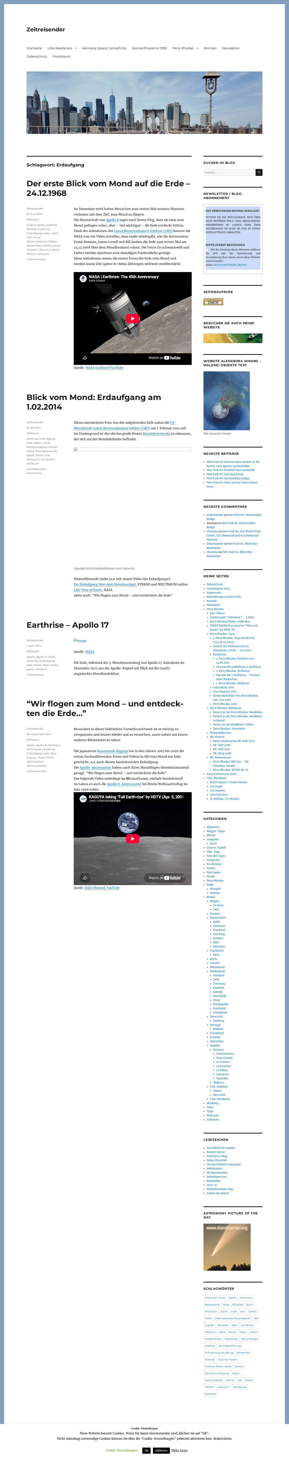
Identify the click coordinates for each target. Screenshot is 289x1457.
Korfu (213, 959)
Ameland (218, 975)
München (219, 946)
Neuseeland (217, 967)
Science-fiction (227, 1359)
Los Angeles (217, 790)
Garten (211, 868)
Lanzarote (222, 1074)
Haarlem (218, 987)
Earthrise (44, 229)
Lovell (54, 233)
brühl (250, 1304)
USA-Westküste (60, 48)
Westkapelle (220, 1004)
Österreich (216, 1016)
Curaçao (215, 913)
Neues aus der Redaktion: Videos (233, 724)
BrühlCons (219, 654)
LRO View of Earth (88, 590)
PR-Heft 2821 (221, 749)
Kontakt (210, 48)
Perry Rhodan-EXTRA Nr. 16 (230, 770)
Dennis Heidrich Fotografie (224, 1164)
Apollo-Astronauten (95, 767)
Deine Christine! (217, 1160)
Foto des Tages (216, 856)
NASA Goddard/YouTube (105, 368)
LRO (29, 237)
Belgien (214, 901)
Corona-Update (216, 847)
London (215, 963)
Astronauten (34, 749)
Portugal (215, 1025)
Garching (219, 934)
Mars (222, 1332)
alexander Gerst (215, 1297)
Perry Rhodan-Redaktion (225, 708)
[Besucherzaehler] (232, 301)
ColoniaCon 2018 (223, 687)
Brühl (216, 922)
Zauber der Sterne (218, 1193)
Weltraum (33, 219)
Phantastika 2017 (220, 732)
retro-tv (212, 1185)
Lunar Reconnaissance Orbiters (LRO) (143, 231)
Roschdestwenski (156, 434)
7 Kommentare (36, 259)
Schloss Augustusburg (219, 1352)
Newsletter (231, 48)
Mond (30, 245)
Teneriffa (222, 1078)
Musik (210, 876)
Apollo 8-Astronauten (124, 784)
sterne (230, 1380)
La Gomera (223, 1062)
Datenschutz (37, 56)
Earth (51, 656)
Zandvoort (219, 1008)
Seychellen (217, 1041)
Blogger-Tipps (216, 831)
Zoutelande (220, 1012)
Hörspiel (215, 889)
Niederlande (217, 971)
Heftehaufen (214, 1168)
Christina (212, 531)
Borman (32, 229)
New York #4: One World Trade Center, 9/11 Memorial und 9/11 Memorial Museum (234, 535)
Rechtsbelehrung (229, 1345)
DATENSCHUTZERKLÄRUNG (229, 264)
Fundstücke (214, 864)
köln (234, 1325)
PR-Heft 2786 (222, 745)
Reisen (211, 897)
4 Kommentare (36, 771)
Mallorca (218, 1082)
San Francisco (219, 794)
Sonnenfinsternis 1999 (149, 48)
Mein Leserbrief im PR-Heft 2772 (234, 741)
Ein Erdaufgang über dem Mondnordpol (105, 584)
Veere (216, 1000)
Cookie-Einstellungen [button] (121, 1450)
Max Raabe (213, 872)
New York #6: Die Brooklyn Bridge (228, 478)
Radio (210, 884)
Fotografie (213, 860)
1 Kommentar (35, 674)
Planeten (32, 249)
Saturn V (45, 249)
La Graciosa (223, 1066)
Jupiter (209, 1325)
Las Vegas (216, 786)
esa (242, 1311)
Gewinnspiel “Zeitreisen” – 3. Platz (232, 617)
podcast (210, 1345)
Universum (47, 459)
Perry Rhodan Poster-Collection (230, 621)
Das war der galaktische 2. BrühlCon (238, 667)
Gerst (208, 1318)
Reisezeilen (214, 1181)
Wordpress (240, 1386)
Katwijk (218, 992)
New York (219, 1095)
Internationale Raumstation (233, 1318)
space (55, 249)
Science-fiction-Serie (218, 1366)
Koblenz (218, 938)
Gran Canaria (224, 1058)
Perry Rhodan (183, 48)
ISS (256, 1318)
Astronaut (54, 745)
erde (46, 233)
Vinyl (210, 1111)
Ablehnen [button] (161, 1450)
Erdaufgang (34, 233)
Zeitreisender (46, 29)
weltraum (43, 253)
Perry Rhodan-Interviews (229, 728)
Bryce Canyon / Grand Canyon (228, 782)
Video (249, 1380)
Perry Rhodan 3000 (225, 704)
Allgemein (213, 827)
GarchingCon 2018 (224, 691)
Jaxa (53, 753)
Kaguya (31, 757)
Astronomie (212, 1304)
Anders (31, 225)
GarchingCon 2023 (218, 588)
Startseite (34, 48)
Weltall (31, 253)
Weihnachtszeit (37, 765)
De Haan (218, 905)
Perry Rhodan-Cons (222, 634)
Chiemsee (219, 926)
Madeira (218, 1029)
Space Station (214, 1380)
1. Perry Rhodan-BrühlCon (232, 683)
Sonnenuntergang (217, 1373)
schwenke (243, 1352)
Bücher (211, 835)
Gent (216, 909)
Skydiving (213, 1103)
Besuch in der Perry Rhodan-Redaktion (237, 712)
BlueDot (237, 1304)
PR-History (217, 737)
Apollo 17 (41, 656)
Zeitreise (210, 1393)
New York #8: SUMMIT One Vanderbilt (231, 470)
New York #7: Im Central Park (225, 474)
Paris (216, 954)
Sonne (239, 1366)
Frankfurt (219, 930)
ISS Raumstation (217, 1172)
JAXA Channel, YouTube (102, 888)
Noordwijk (219, 996)
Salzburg (218, 1020)
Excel (213, 843)
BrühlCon (211, 1311)
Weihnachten (35, 761)
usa (239, 1380)
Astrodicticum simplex (221, 1148)
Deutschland (218, 917)
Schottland (217, 1033)
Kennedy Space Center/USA (104, 48)
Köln (216, 942)
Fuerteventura (225, 1053)
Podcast (215, 893)
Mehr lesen (179, 1450)
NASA (47, 245)
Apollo (41, 225)
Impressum (61, 56)
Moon (38, 245)
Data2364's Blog (217, 1156)
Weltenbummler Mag (220, 1189)
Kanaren (218, 1049)
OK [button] (146, 1450)
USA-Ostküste (219, 1086)
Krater (37, 442)
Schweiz (215, 1037)
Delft (216, 979)
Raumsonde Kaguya (112, 751)
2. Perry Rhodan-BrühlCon (233, 671)
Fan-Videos (217, 613)
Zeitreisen (213, 1119)
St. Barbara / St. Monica (224, 798)
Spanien (215, 1045)
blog (226, 1304)
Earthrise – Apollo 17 (68, 625)
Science (210, 1359)
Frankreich (217, 950)
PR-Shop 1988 (222, 753)
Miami (217, 1091)
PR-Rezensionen (220, 757)
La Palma (221, 1070)
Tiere (210, 1107)
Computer (213, 839)
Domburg (219, 983)
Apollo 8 (112, 220)
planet (56, 245)
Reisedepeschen (217, 1176)
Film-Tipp (213, 851)
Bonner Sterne (216, 1152)
